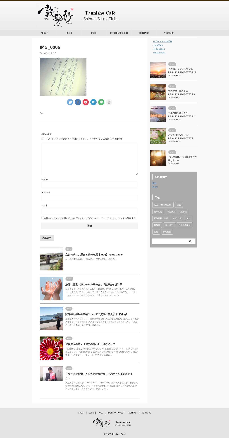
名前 (44, 179)
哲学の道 (158, 211)
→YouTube (158, 45)
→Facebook (159, 48)
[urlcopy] (109, 102)
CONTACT (144, 33)
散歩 (189, 218)
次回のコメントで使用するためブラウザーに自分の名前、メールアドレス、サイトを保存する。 (91, 218)
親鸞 (156, 231)
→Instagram (159, 52)
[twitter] (70, 102)
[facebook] (78, 102)
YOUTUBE (169, 33)
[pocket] (86, 102)
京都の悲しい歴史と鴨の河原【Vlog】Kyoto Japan (94, 254)
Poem (155, 186)
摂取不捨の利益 (161, 218)
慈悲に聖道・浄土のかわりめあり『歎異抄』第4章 (93, 284)
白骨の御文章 (185, 225)
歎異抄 (157, 225)
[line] (101, 102)
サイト (44, 205)
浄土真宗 (169, 225)
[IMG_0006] (93, 102)
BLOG (69, 33)
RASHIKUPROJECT (119, 33)
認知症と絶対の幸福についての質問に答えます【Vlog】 (96, 314)
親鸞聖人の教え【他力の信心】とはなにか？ (90, 344)
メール (45, 192)
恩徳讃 (184, 211)
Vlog (179, 205)
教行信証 (177, 218)
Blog (154, 183)
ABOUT (44, 33)
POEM (94, 33)
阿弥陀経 (167, 231)
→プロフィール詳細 (162, 41)
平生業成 (171, 211)
